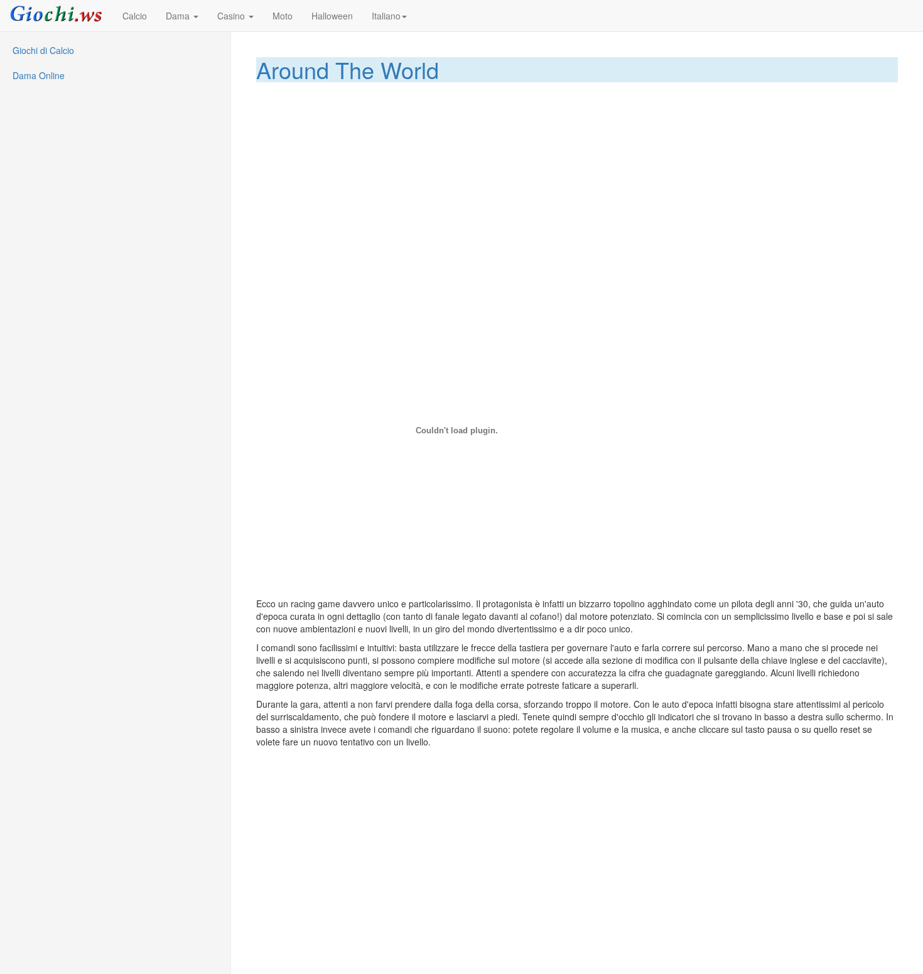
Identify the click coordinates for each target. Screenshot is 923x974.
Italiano (386, 15)
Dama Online (39, 75)
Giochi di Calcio (43, 50)
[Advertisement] (577, 176)
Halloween (332, 15)
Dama (179, 15)
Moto (283, 15)
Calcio (134, 15)
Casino (232, 15)
